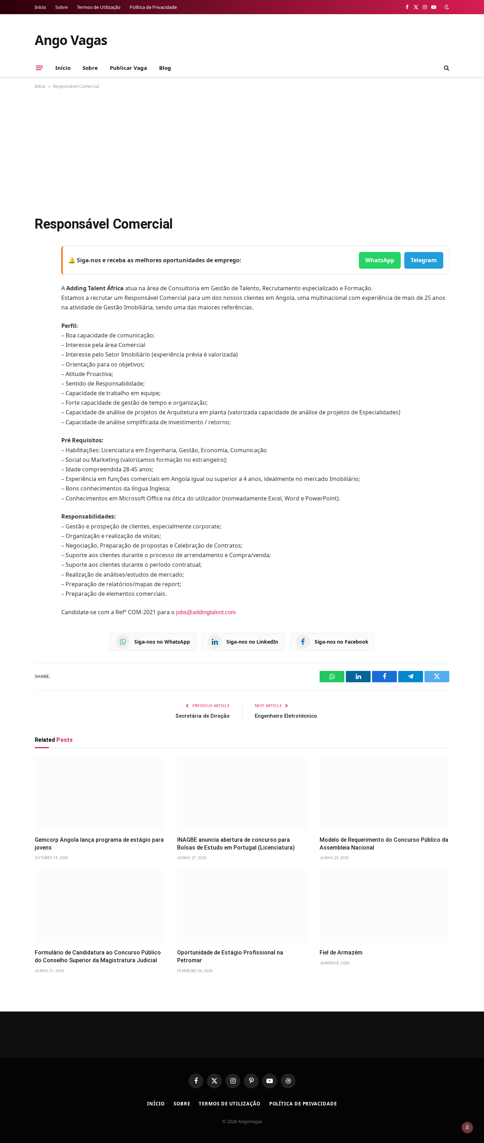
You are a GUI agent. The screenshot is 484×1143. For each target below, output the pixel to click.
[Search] (446, 68)
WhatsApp (379, 260)
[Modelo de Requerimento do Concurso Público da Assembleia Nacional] (384, 793)
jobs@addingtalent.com (206, 612)
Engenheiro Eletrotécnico (286, 716)
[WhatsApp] (42, 342)
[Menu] (39, 68)
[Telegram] (42, 323)
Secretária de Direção (202, 716)
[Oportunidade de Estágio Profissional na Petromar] (242, 906)
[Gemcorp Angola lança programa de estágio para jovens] (99, 793)
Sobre (61, 7)
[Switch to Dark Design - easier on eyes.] (446, 7)
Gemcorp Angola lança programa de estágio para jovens (99, 843)
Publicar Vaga (128, 67)
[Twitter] (42, 287)
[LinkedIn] (42, 305)
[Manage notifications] (467, 1127)
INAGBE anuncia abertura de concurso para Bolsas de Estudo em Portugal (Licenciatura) (236, 843)
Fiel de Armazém (341, 952)
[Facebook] (42, 269)
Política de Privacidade (153, 7)
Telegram (424, 260)
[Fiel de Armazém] (384, 906)
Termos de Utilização (98, 7)
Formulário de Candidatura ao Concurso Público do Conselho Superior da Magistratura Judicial (98, 956)
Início (40, 7)
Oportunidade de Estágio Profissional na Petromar (230, 956)
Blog (165, 67)
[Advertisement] (242, 151)
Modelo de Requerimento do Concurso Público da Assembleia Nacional (384, 843)
